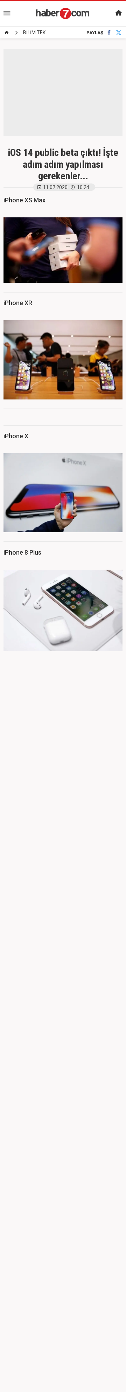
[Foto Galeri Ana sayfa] (6, 32)
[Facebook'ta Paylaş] (109, 33)
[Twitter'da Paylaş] (118, 33)
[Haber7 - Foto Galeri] (63, 13)
